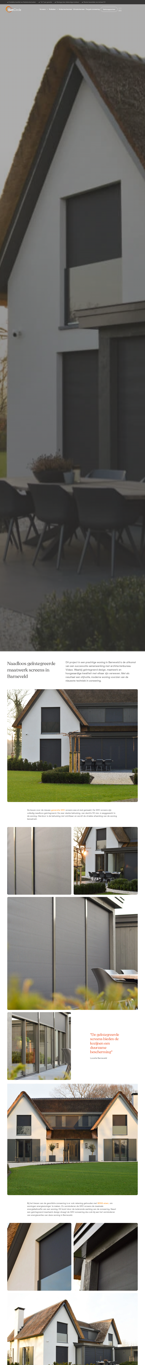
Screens (43, 9)
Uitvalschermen (79, 9)
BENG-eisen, (103, 1203)
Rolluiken (52, 9)
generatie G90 (58, 810)
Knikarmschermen (65, 9)
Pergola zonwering (93, 9)
